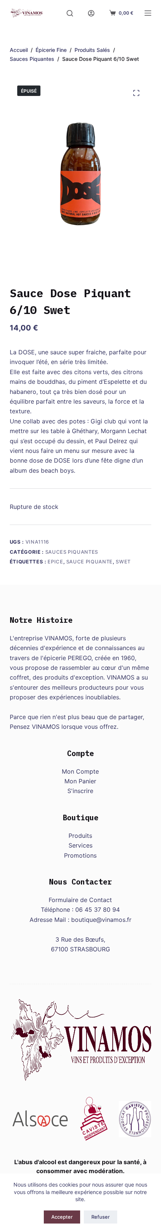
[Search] (70, 13)
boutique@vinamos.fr (101, 919)
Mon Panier (80, 781)
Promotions (80, 855)
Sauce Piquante (89, 562)
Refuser (100, 1217)
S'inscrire (80, 791)
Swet (123, 562)
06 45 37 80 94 (97, 909)
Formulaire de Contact (80, 900)
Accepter (62, 1217)
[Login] (91, 13)
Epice (55, 562)
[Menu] (148, 13)
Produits (80, 835)
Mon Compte (80, 771)
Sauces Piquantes (71, 552)
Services (80, 845)
